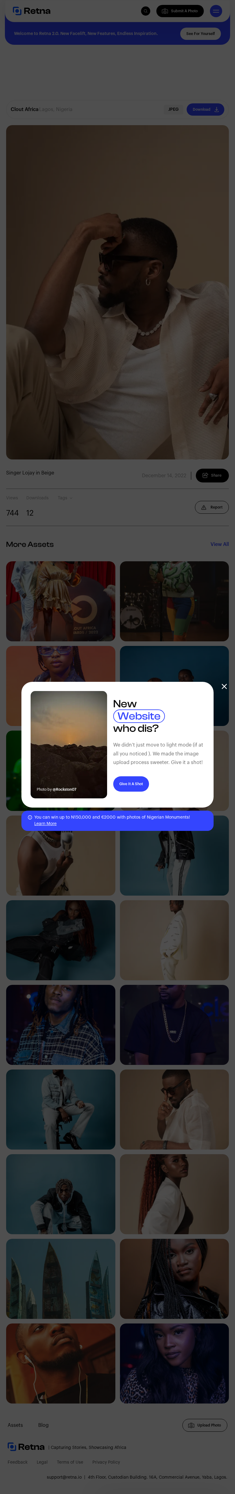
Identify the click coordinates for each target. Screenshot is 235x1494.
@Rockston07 (64, 789)
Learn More (45, 824)
